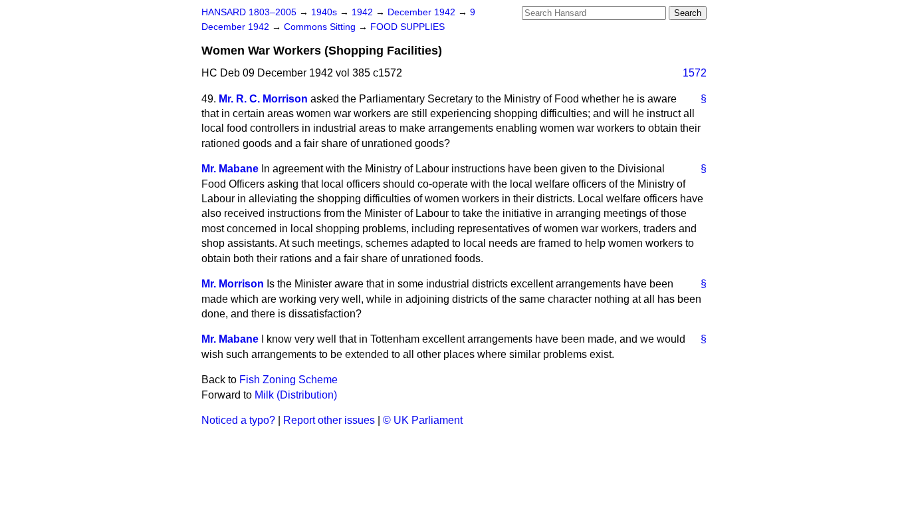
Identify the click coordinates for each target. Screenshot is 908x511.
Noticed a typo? (238, 420)
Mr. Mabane (230, 168)
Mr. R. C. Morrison (263, 98)
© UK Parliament (423, 420)
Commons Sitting (321, 27)
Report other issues (329, 420)
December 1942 (423, 12)
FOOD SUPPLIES (407, 27)
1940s (325, 12)
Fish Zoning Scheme (288, 379)
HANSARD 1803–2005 (248, 12)
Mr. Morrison (232, 283)
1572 (695, 73)
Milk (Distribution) (296, 395)
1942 (364, 12)
